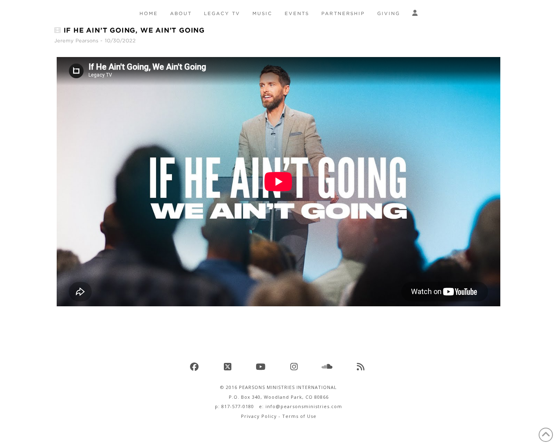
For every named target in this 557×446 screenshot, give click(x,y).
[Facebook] (195, 367)
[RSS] (362, 367)
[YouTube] (262, 367)
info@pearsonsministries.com (303, 406)
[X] (229, 367)
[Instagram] (295, 367)
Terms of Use (299, 416)
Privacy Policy (259, 416)
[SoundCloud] (328, 367)
